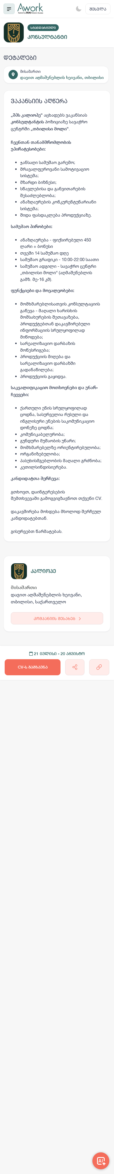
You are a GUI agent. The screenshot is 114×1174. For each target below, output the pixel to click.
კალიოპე (43, 571)
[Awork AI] (100, 1160)
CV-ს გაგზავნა (33, 667)
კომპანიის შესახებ (55, 618)
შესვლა (97, 8)
